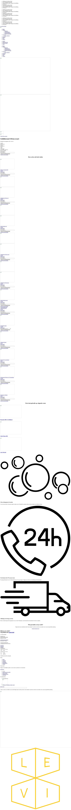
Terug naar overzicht (3, 136)
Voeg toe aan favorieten (4, 154)
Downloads (4, 662)
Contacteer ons (36, 628)
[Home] (0, 27)
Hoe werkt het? (7, 35)
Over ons (4, 34)
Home (3, 29)
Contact (3, 39)
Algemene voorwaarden (6, 672)
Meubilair (6, 31)
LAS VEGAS (3, 452)
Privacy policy (4, 673)
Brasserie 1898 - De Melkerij (6, 419)
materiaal (11, 632)
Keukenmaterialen (8, 49)
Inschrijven (2, 669)
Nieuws (3, 37)
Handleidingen (4, 663)
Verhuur (3, 30)
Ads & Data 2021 (4, 436)
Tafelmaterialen (7, 48)
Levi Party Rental (3, 26)
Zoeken (33, 628)
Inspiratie (4, 36)
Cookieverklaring (5, 674)
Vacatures (4, 661)
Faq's (3, 38)
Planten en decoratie (8, 33)
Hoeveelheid (2, 152)
